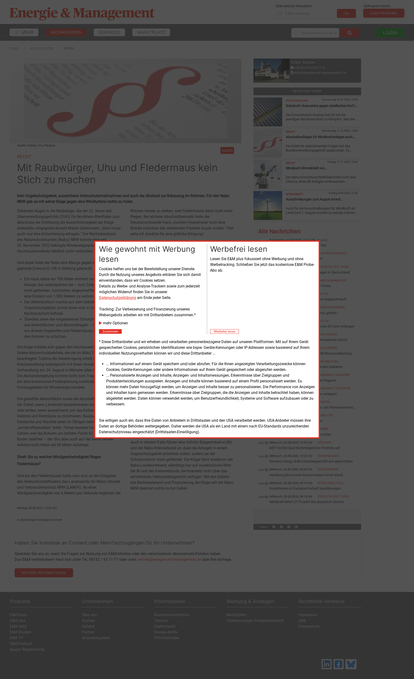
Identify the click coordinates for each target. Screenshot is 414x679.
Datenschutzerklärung (117, 297)
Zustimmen (110, 331)
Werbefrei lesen (224, 331)
